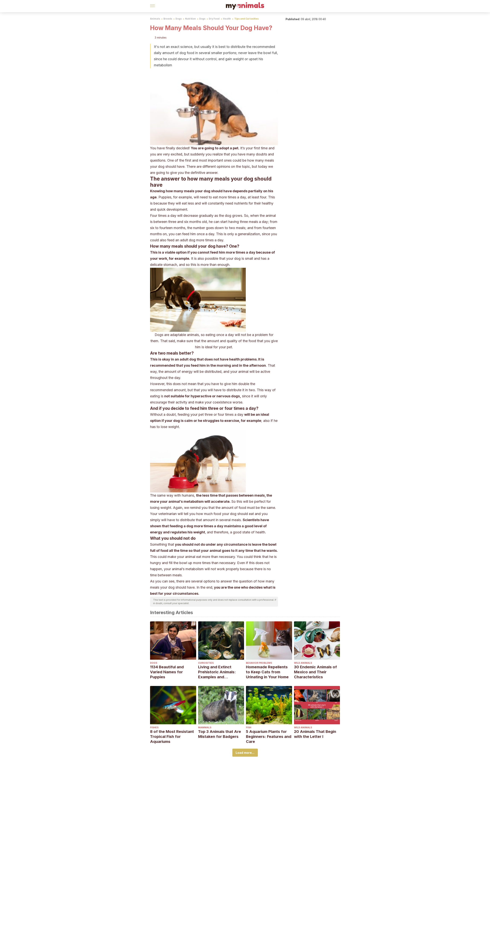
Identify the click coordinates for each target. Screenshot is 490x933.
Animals (155, 18)
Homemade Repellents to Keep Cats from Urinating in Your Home (267, 672)
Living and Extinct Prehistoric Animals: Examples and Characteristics (217, 672)
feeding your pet (191, 414)
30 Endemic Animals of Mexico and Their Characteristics (315, 672)
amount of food (233, 508)
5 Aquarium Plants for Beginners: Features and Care (268, 736)
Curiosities (206, 662)
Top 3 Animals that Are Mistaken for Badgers (219, 734)
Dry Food (214, 18)
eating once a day (220, 335)
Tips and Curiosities (246, 18)
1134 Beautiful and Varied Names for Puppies (167, 672)
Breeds (167, 18)
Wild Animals (303, 662)
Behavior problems (259, 662)
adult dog (188, 359)
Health (227, 18)
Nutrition (190, 18)
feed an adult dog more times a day (195, 240)
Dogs (179, 18)
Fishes (154, 727)
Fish (248, 727)
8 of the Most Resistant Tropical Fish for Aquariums (172, 736)
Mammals (204, 727)
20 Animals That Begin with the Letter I (315, 734)
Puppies (164, 197)
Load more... (245, 753)
